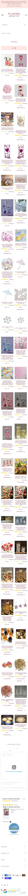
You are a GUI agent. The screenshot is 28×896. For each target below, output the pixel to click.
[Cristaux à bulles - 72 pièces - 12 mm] (21, 320)
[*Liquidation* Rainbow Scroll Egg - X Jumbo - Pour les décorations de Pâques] (7, 665)
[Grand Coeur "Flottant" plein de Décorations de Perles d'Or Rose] (7, 180)
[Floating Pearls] (5, 893)
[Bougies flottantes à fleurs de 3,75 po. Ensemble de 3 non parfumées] (21, 719)
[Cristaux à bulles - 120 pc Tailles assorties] (21, 294)
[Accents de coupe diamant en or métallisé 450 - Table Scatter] (21, 665)
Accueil (3, 33)
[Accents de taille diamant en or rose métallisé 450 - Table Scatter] (7, 691)
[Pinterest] (7, 885)
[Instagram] (4, 885)
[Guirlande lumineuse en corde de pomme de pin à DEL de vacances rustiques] (21, 634)
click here (18, 6)
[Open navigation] (3, 15)
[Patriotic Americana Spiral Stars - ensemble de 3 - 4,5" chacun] (21, 604)
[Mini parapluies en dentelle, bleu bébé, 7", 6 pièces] (7, 294)
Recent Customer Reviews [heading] (11, 798)
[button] (23, 798)
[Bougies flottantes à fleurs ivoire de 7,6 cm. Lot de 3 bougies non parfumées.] (7, 720)
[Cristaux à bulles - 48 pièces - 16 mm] (7, 319)
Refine (13, 48)
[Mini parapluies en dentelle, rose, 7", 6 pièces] (21, 264)
